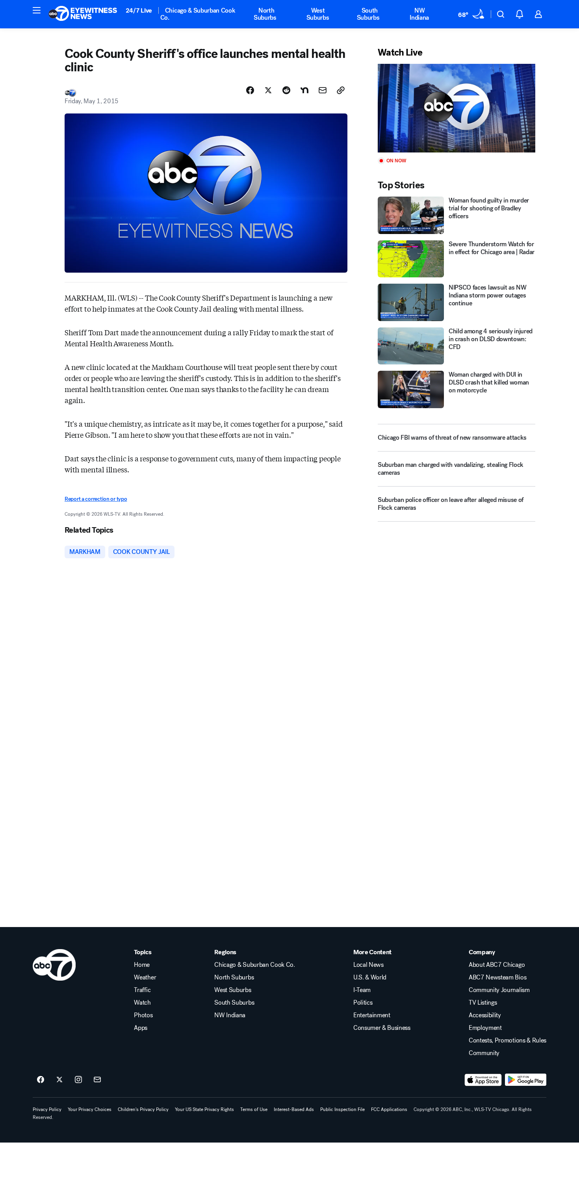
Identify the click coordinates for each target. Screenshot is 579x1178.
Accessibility (485, 1015)
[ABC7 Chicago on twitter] (59, 1080)
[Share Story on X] (268, 90)
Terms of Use (253, 1109)
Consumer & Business (381, 1028)
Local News (368, 965)
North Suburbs (265, 14)
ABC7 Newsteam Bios (497, 977)
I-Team (362, 990)
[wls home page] (54, 965)
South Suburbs (368, 14)
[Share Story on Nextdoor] (304, 90)
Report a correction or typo (96, 499)
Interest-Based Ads (294, 1109)
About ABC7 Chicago (497, 965)
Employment (485, 1028)
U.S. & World (369, 977)
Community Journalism (499, 990)
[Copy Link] (340, 90)
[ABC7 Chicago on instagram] (78, 1080)
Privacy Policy (47, 1109)
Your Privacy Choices (89, 1109)
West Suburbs (317, 14)
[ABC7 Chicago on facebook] (40, 1080)
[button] (36, 10)
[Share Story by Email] (322, 90)
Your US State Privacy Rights (204, 1109)
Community (484, 1053)
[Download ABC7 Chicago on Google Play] (525, 1080)
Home (142, 965)
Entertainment (371, 1015)
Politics (362, 1003)
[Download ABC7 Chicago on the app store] (483, 1080)
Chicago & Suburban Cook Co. (198, 14)
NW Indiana (419, 14)
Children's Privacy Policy (143, 1109)
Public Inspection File (342, 1109)
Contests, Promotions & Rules (507, 1040)
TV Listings (483, 1003)
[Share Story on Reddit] (286, 90)
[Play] (456, 108)
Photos (143, 1015)
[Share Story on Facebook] (250, 90)
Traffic (142, 990)
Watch (142, 1003)
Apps (140, 1028)
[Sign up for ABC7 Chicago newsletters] (97, 1080)
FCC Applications (389, 1109)
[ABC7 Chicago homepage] (83, 14)
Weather (145, 977)
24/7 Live (139, 10)
